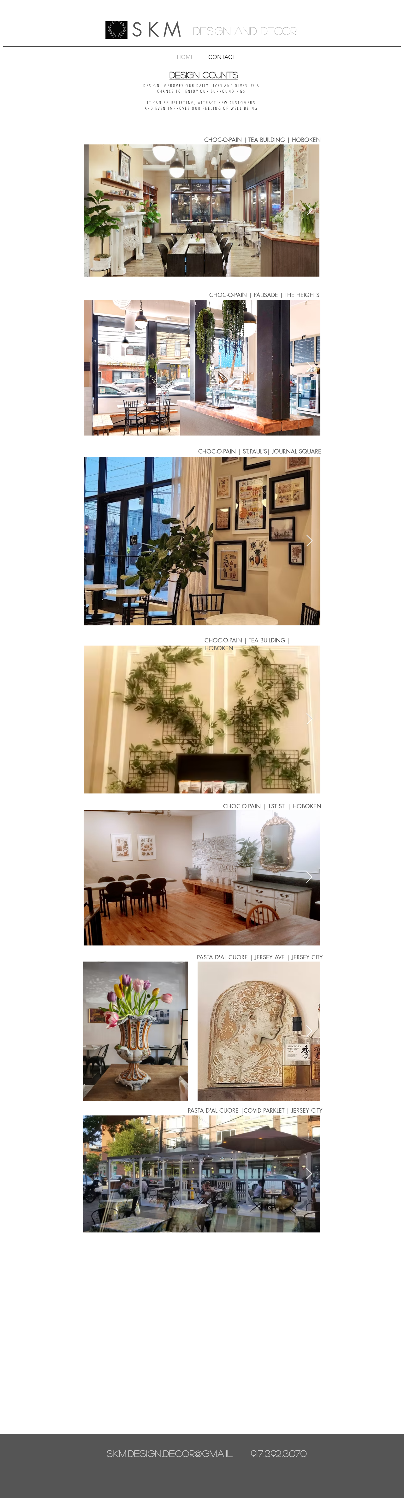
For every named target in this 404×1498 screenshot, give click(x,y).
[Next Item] (309, 210)
